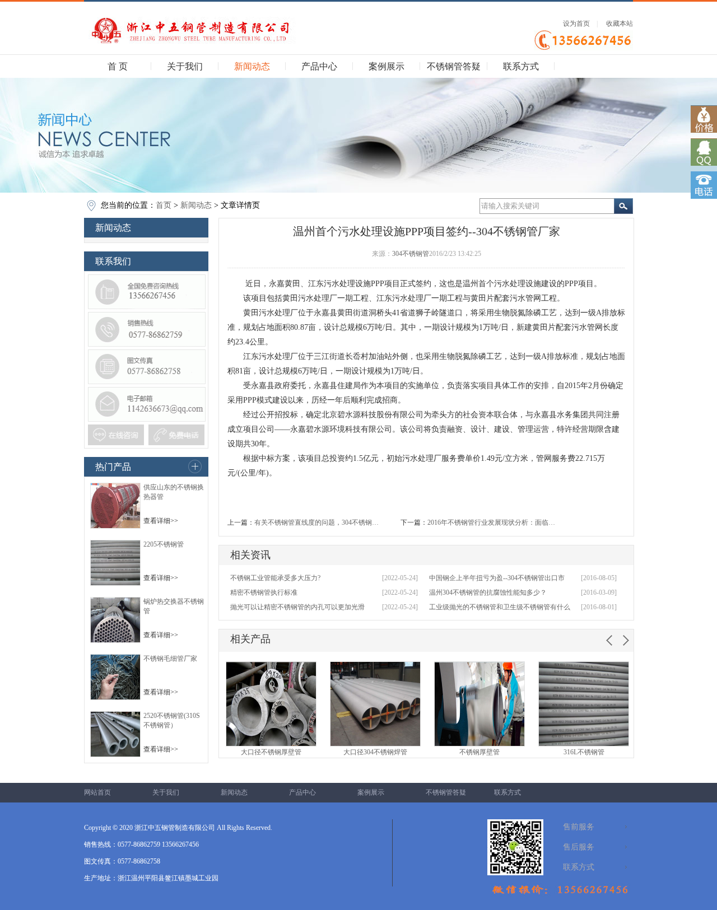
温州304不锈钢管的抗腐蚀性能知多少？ (488, 592)
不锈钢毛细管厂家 (170, 658)
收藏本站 (619, 23)
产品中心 (319, 66)
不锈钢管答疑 (454, 66)
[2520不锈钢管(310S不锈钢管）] (115, 755)
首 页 (118, 66)
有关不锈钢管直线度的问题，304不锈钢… (316, 522)
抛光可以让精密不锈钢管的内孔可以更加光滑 (297, 607)
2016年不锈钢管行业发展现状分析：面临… (491, 522)
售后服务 (578, 847)
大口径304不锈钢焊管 (375, 752)
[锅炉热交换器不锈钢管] (115, 641)
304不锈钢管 (410, 254)
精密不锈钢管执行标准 (263, 592)
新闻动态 (252, 66)
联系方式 (521, 66)
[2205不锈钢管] (115, 583)
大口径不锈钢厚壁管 (271, 752)
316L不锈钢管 (584, 752)
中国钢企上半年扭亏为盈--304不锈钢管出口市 (497, 578)
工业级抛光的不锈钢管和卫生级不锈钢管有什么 (499, 607)
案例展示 (386, 66)
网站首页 (97, 792)
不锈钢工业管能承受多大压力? (275, 578)
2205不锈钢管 (163, 544)
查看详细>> (160, 521)
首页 (163, 205)
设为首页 (576, 23)
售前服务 (578, 827)
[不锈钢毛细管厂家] (115, 698)
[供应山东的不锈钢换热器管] (115, 526)
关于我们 (185, 66)
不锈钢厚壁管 (479, 752)
